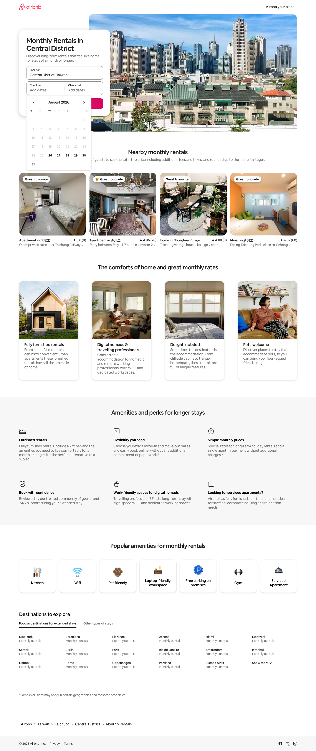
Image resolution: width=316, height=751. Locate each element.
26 (50, 155)
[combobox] (65, 74)
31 (33, 164)
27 (58, 155)
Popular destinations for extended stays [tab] (47, 623)
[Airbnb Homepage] (30, 7)
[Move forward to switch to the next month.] (84, 102)
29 (76, 155)
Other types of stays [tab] (98, 623)
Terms (68, 744)
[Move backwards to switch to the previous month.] (34, 102)
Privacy (55, 744)
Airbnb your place (280, 7)
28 (67, 155)
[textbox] (45, 90)
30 (84, 155)
